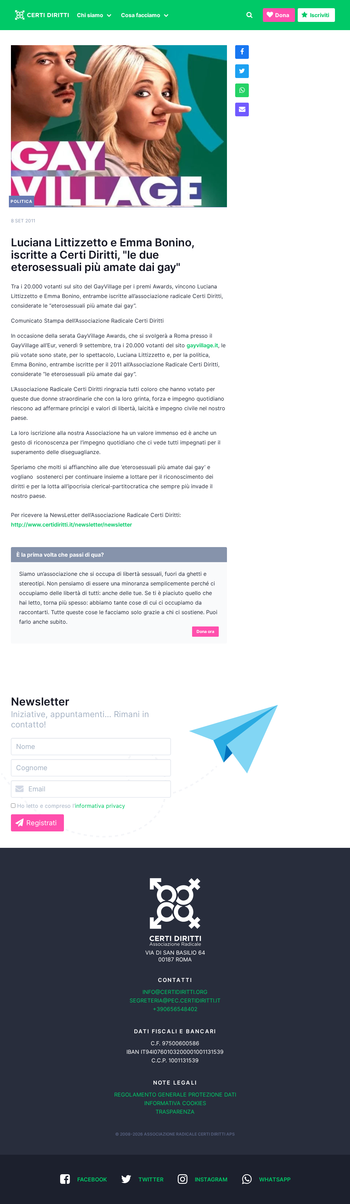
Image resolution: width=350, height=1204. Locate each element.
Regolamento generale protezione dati (175, 1094)
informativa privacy (100, 805)
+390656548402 (175, 1009)
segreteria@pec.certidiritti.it (175, 1000)
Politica (21, 201)
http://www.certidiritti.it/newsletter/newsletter (71, 524)
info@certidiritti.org (175, 991)
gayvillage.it (202, 345)
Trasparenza (175, 1111)
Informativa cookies (175, 1103)
